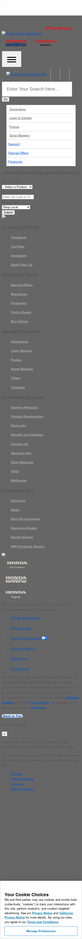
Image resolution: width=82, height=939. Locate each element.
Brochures (19, 294)
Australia (17, 784)
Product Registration (27, 416)
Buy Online (19, 321)
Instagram (18, 255)
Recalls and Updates (27, 435)
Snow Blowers (19, 135)
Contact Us (19, 444)
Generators (17, 109)
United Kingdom (22, 779)
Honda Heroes (22, 537)
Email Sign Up (22, 264)
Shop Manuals (22, 462)
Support (14, 144)
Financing (15, 161)
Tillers (15, 378)
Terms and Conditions (42, 922)
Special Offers (18, 153)
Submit (8, 212)
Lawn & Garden (20, 118)
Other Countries (22, 789)
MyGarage (19, 480)
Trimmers (18, 387)
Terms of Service (23, 648)
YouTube (18, 246)
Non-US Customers (26, 519)
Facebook (18, 237)
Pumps (14, 127)
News (15, 510)
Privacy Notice (21, 628)
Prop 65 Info (20, 669)
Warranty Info (21, 453)
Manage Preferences (40, 931)
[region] (41, 910)
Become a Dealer (24, 528)
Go (6, 99)
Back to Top (12, 716)
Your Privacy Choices (26, 638)
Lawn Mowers (21, 351)
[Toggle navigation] (11, 59)
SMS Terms (19, 658)
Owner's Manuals (24, 407)
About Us (18, 500)
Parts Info (18, 425)
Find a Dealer (21, 312)
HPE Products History (27, 546)
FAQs (15, 471)
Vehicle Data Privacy (25, 618)
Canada (16, 774)
